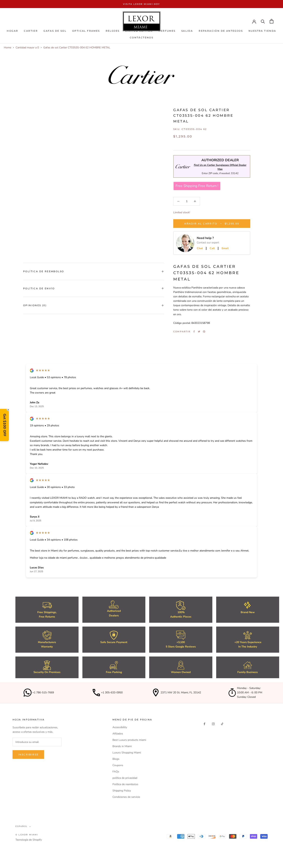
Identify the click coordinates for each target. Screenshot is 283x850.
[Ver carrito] (271, 21)
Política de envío (39, 288)
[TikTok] (222, 724)
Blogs (115, 759)
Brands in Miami (122, 746)
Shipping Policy (121, 790)
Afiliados (117, 733)
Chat (200, 248)
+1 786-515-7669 (43, 692)
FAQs (115, 771)
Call (212, 248)
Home (7, 47)
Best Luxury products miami (129, 740)
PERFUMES (167, 30)
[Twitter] (199, 331)
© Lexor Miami (26, 834)
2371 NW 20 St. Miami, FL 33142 (181, 692)
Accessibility (119, 727)
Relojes (113, 30)
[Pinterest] (204, 331)
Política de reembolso (43, 271)
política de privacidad (124, 778)
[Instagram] (213, 724)
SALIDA (187, 30)
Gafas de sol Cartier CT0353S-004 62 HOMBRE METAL (76, 47)
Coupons (117, 765)
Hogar (12, 30)
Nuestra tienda (262, 30)
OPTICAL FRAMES (86, 30)
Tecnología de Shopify (28, 840)
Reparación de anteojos (221, 30)
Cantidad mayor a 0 (27, 47)
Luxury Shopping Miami (126, 752)
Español (21, 826)
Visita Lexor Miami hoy (141, 4)
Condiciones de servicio (126, 797)
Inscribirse (28, 754)
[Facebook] (194, 331)
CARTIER (31, 30)
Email (225, 248)
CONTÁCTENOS (141, 37)
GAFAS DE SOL (55, 30)
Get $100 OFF (4, 425)
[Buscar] (263, 21)
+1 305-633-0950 (112, 692)
